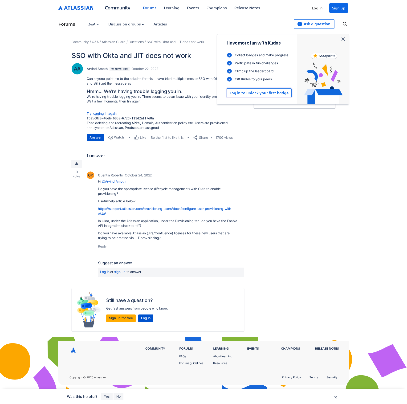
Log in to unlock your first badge (259, 92)
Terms (313, 377)
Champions (217, 7)
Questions (136, 42)
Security (332, 377)
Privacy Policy (291, 377)
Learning (171, 7)
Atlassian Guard (114, 42)
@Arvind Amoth (114, 181)
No (118, 396)
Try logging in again (102, 113)
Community (117, 7)
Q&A (91, 23)
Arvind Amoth (97, 69)
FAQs (182, 356)
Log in (317, 7)
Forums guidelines (191, 363)
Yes (107, 396)
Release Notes (247, 7)
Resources (220, 363)
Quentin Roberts (110, 175)
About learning (222, 356)
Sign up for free (121, 318)
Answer (96, 137)
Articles (160, 23)
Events (193, 7)
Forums (149, 7)
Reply (102, 246)
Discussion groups (125, 23)
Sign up (338, 7)
